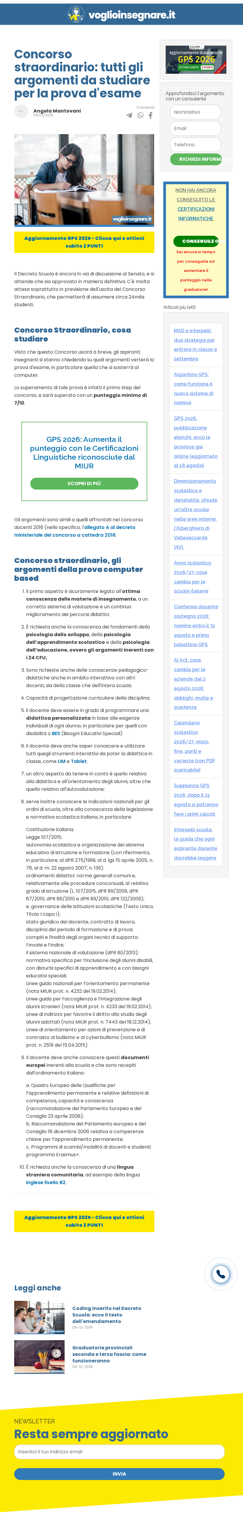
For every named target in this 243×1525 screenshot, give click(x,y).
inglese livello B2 (45, 1182)
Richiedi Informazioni (200, 159)
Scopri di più (84, 483)
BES (56, 733)
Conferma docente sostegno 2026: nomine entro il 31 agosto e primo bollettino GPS (196, 625)
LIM (61, 761)
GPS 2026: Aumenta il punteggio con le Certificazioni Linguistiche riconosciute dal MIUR (84, 452)
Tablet (79, 761)
